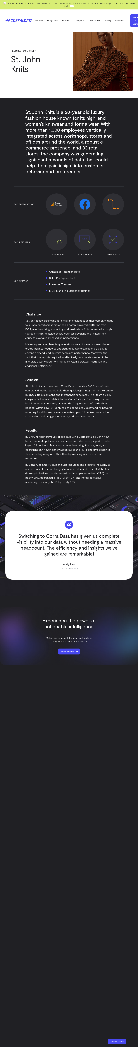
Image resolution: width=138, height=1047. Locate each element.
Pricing (108, 20)
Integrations (52, 20)
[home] (18, 20)
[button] (39, 21)
